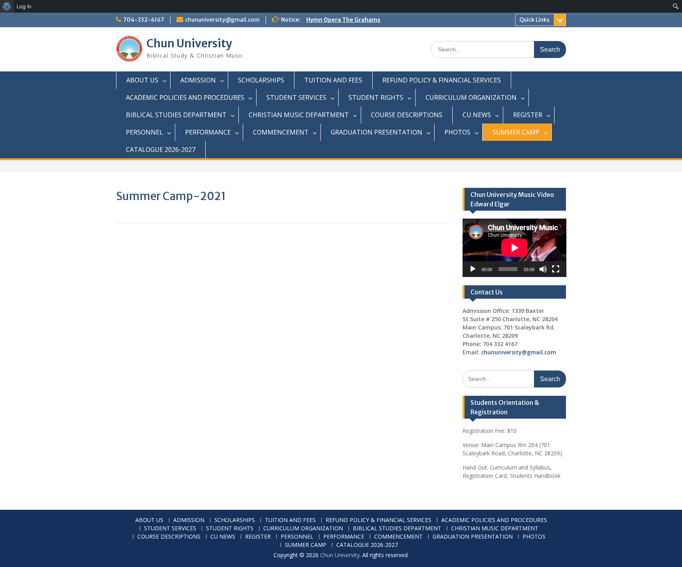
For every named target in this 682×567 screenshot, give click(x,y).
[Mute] (543, 269)
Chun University (189, 43)
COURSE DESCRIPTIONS (406, 114)
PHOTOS (457, 132)
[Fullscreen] (556, 269)
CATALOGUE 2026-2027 (160, 149)
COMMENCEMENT (281, 132)
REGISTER (527, 114)
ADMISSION (198, 80)
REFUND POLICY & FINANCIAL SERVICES (441, 80)
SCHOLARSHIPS (261, 80)
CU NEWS (477, 114)
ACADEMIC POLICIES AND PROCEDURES (185, 97)
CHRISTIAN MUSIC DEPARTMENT (299, 114)
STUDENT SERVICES (296, 97)
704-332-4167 (143, 19)
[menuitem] (7, 6)
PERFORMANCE (208, 132)
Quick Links (534, 19)
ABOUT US (142, 80)
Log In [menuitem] (24, 6)
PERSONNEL (144, 132)
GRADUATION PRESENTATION (376, 132)
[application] (514, 248)
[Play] (473, 269)
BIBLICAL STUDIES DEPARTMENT (176, 114)
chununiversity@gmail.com (222, 19)
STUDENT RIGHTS (375, 97)
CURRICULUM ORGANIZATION (471, 97)
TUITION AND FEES (333, 80)
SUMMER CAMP (516, 132)
